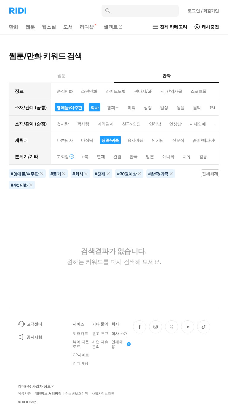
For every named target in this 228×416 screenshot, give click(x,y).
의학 (131, 107)
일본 (150, 156)
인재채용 (117, 344)
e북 (85, 156)
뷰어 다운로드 (81, 344)
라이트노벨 (116, 91)
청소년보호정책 (76, 393)
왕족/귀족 (110, 140)
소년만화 (89, 91)
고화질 (63, 156)
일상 (164, 107)
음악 (197, 107)
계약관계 (106, 123)
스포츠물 (199, 91)
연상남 (175, 123)
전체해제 (210, 173)
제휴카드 (80, 333)
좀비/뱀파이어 (205, 140)
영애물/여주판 (69, 107)
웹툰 (30, 27)
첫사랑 (63, 123)
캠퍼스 (113, 107)
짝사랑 (83, 123)
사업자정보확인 (103, 393)
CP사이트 (81, 354)
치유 (187, 156)
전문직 (178, 140)
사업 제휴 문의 (100, 344)
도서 (68, 27)
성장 (148, 107)
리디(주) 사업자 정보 (34, 386)
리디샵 (87, 27)
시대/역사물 (171, 91)
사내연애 (198, 123)
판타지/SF (143, 91)
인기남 (158, 140)
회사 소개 (119, 333)
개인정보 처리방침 (48, 393)
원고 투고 (100, 333)
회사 (95, 107)
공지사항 (34, 337)
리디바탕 (80, 363)
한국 (133, 156)
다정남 (87, 140)
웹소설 (49, 27)
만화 (13, 27)
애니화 (168, 156)
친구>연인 (131, 123)
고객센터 (34, 324)
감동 (203, 156)
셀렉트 (111, 27)
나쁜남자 (65, 140)
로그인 (203, 10)
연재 (101, 156)
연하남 (155, 123)
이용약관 (24, 393)
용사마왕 (135, 140)
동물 (181, 107)
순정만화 (65, 91)
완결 (117, 156)
